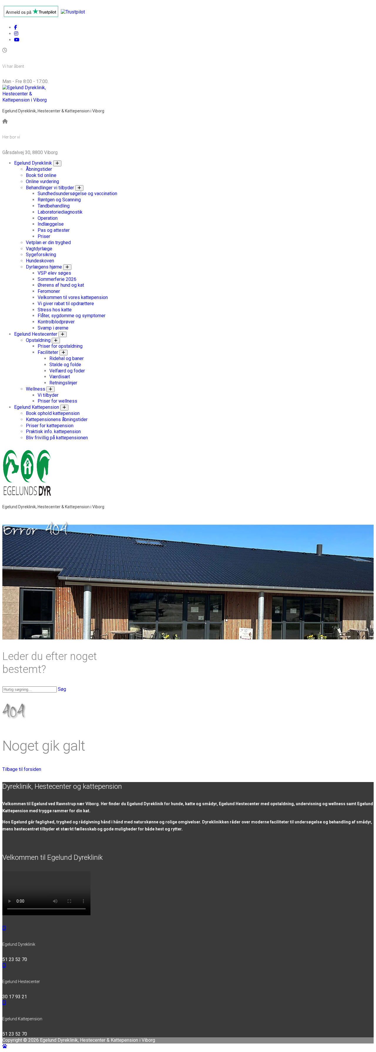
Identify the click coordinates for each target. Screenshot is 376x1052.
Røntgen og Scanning (59, 199)
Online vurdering (42, 181)
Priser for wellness (57, 401)
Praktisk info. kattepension (53, 431)
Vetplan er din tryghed (48, 242)
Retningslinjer (63, 383)
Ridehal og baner (66, 358)
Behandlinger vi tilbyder (50, 187)
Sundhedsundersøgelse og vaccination (77, 193)
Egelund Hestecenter (35, 334)
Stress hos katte (55, 310)
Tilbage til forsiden (21, 769)
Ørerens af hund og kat (61, 285)
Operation (48, 218)
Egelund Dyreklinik (33, 163)
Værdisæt (59, 376)
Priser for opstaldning (60, 346)
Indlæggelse (51, 224)
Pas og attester (54, 230)
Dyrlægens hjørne (44, 267)
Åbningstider (39, 169)
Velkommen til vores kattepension (73, 297)
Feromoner (49, 291)
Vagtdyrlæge (39, 248)
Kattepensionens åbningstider (57, 419)
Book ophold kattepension (53, 413)
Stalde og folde (65, 364)
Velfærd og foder (67, 371)
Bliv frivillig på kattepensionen (57, 437)
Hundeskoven (40, 261)
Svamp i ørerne (53, 328)
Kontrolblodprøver (56, 322)
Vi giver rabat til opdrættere (66, 303)
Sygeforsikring (41, 254)
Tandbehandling (54, 206)
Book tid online (41, 175)
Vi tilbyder (48, 395)
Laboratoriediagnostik (60, 212)
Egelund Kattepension (36, 407)
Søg (62, 689)
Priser (44, 236)
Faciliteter (48, 352)
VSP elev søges (54, 273)
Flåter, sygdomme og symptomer (71, 315)
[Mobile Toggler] (57, 163)
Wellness (35, 389)
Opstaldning (38, 340)
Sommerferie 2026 (57, 279)
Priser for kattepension (49, 425)
